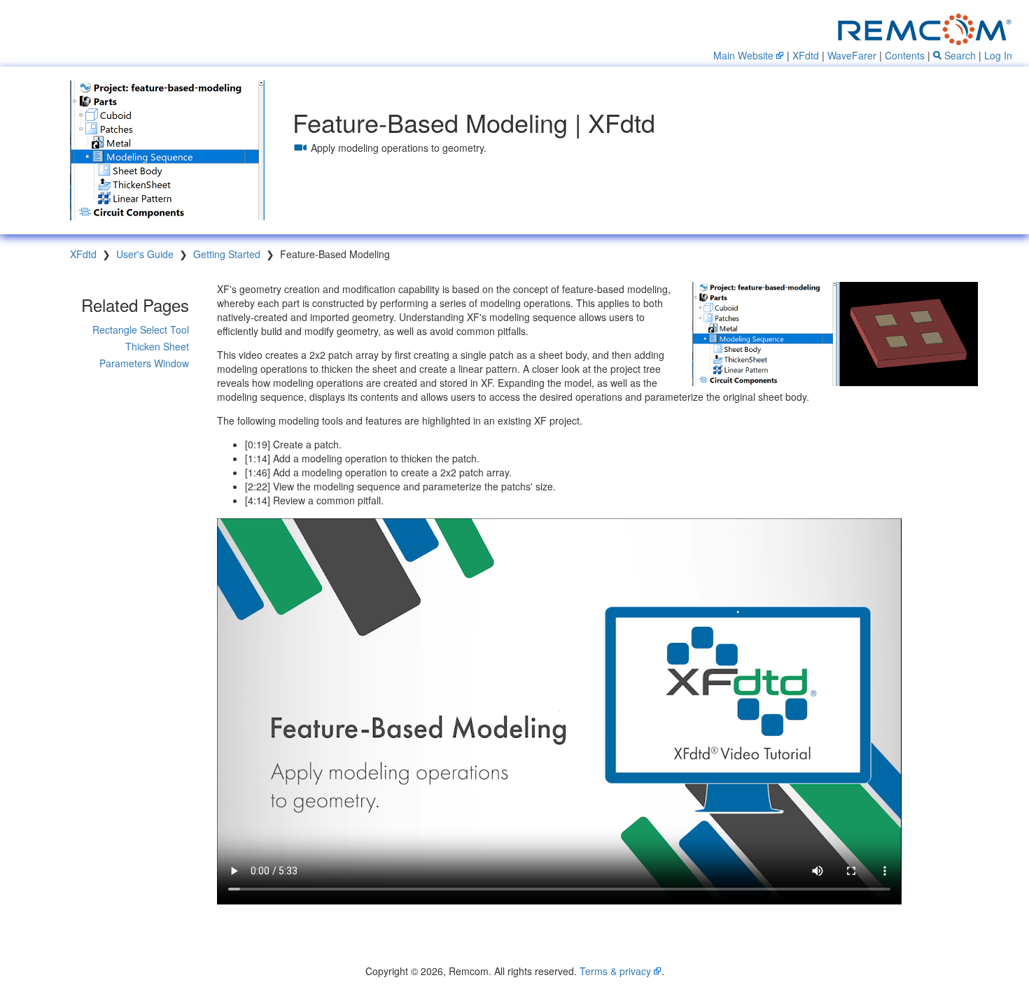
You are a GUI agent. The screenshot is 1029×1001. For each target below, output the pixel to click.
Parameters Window (144, 363)
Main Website (743, 55)
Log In (998, 55)
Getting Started (226, 254)
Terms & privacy (615, 971)
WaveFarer (851, 55)
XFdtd (805, 55)
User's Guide (145, 254)
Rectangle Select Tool (140, 329)
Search (958, 55)
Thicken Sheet (157, 346)
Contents (905, 55)
